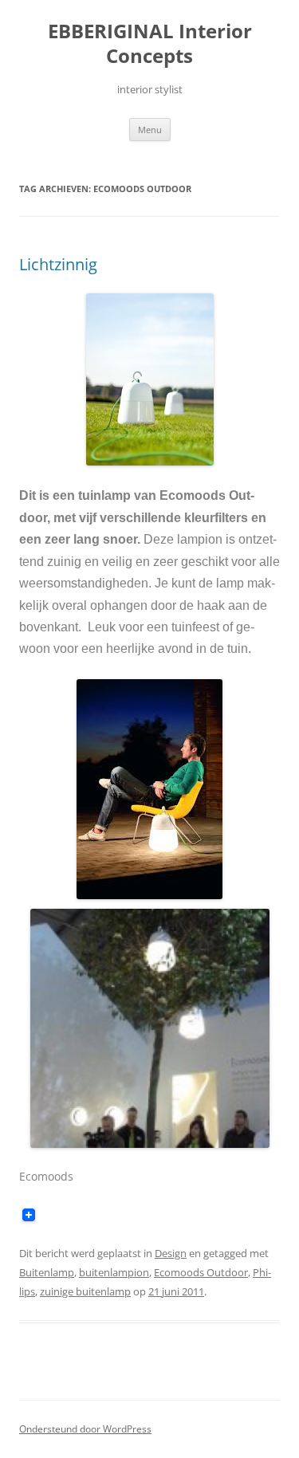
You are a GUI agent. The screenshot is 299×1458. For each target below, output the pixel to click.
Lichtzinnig (58, 264)
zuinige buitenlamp (85, 1291)
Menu (150, 130)
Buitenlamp (46, 1272)
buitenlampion (114, 1272)
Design (171, 1253)
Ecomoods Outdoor (201, 1272)
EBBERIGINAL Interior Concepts (150, 44)
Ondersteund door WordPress (85, 1429)
